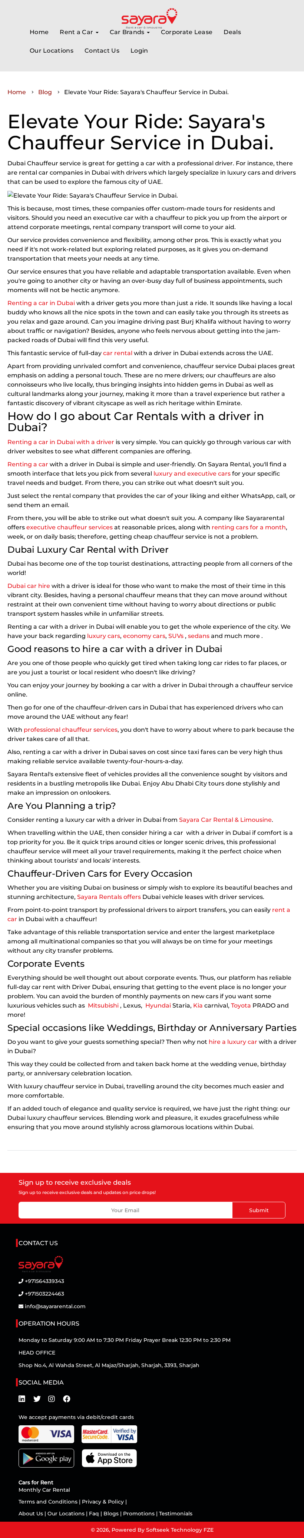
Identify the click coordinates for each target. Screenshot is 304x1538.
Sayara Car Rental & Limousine (225, 819)
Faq (94, 1513)
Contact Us (102, 50)
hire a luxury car (233, 1041)
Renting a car (27, 464)
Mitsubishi (103, 1005)
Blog (45, 92)
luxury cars (103, 635)
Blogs (111, 1513)
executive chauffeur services (69, 527)
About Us (31, 1513)
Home (39, 32)
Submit (259, 1210)
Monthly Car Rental (44, 1489)
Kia (198, 1005)
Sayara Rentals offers (109, 896)
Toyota (241, 1005)
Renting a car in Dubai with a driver (60, 442)
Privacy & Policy (103, 1501)
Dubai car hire (28, 585)
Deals (232, 32)
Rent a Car (77, 32)
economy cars (144, 635)
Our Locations (51, 50)
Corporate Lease (187, 32)
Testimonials (175, 1513)
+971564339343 (44, 1281)
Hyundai (157, 1005)
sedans (198, 635)
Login (139, 50)
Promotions (139, 1513)
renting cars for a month (249, 527)
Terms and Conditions (49, 1501)
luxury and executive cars (192, 473)
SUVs (176, 635)
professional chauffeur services (71, 729)
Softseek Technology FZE (180, 1530)
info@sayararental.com (55, 1306)
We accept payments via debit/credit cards (76, 1417)
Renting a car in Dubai (41, 303)
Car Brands (128, 32)
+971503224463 (44, 1293)
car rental (118, 353)
